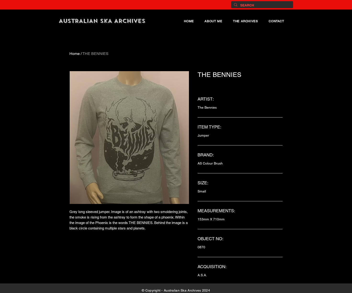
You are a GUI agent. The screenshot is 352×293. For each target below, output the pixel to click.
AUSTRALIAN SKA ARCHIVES (102, 20)
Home (74, 53)
